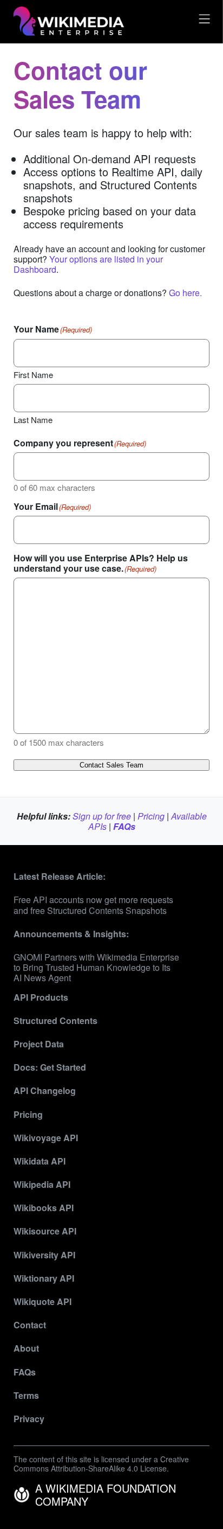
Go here (184, 292)
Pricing (151, 816)
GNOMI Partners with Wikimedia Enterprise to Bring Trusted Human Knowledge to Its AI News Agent (96, 967)
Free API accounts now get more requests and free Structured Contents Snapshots (93, 904)
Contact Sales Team (111, 765)
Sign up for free (102, 816)
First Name (33, 374)
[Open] (202, 21)
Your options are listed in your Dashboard (88, 264)
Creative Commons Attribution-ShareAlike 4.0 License (101, 1464)
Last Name (33, 419)
